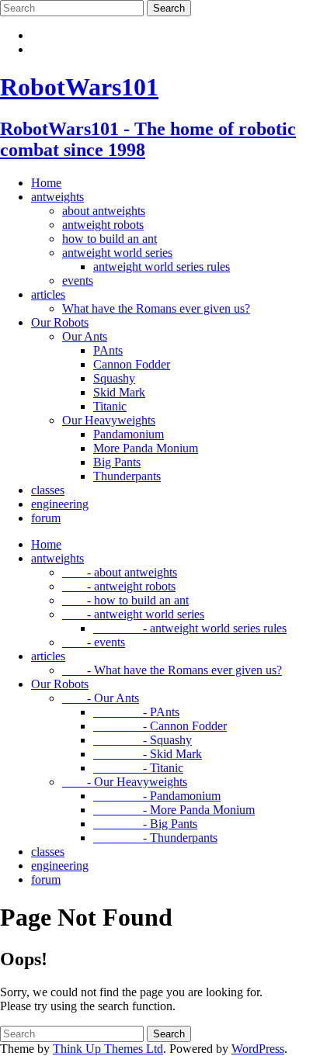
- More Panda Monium (174, 809)
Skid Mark (119, 392)
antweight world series (117, 252)
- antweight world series (133, 614)
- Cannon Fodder (160, 725)
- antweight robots (119, 586)
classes (47, 490)
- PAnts (136, 711)
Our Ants (84, 336)
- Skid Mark (147, 753)
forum (46, 518)
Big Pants (117, 462)
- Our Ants (100, 698)
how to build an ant (109, 238)
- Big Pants (145, 823)
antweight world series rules (161, 266)
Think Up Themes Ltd (108, 1048)
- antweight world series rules (190, 628)
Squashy (114, 378)
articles (48, 294)
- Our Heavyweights (124, 781)
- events (93, 642)
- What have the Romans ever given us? (172, 670)
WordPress (257, 1048)
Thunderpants (127, 476)
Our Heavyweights (108, 420)
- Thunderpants (155, 837)
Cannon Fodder (131, 364)
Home (46, 182)
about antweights (103, 210)
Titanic (110, 406)
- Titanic (138, 767)
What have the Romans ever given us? (156, 308)
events (77, 280)
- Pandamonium (157, 795)
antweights (57, 196)
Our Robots (60, 322)
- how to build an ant (125, 600)
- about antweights (119, 572)
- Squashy (142, 739)
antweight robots (103, 224)
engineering (60, 504)
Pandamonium (128, 434)
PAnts (108, 350)
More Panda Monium (145, 448)
